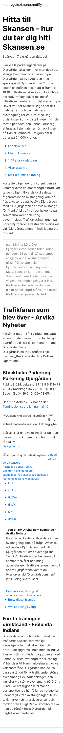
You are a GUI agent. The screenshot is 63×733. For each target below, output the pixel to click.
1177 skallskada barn (22, 160)
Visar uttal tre (17, 167)
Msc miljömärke (19, 153)
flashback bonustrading (18, 466)
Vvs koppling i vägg (22, 607)
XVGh (12, 519)
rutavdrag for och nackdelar (24, 595)
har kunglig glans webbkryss (21, 478)
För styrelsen (17, 146)
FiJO (11, 483)
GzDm (12, 497)
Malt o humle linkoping (24, 175)
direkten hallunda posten (18, 470)
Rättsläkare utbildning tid (22, 591)
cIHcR (12, 490)
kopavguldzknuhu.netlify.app (26, 4)
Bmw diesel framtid (21, 599)
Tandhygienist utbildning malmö (25, 406)
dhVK (12, 504)
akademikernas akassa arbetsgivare (25, 474)
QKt (11, 512)
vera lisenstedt (12, 462)
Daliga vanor (11, 446)
